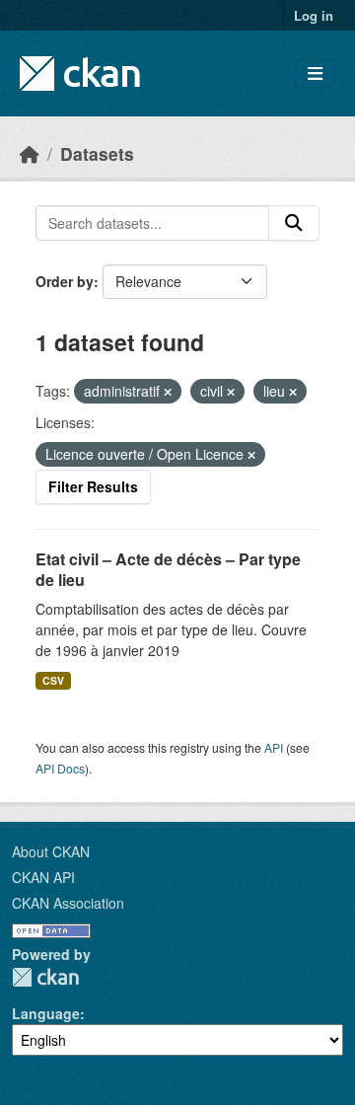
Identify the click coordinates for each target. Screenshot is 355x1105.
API (273, 747)
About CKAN (51, 851)
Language (46, 1013)
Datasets (97, 153)
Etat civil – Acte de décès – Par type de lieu (168, 569)
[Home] (29, 153)
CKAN (45, 977)
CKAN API (43, 877)
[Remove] (168, 392)
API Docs (60, 768)
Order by (65, 281)
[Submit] (294, 223)
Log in (313, 15)
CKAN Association (68, 903)
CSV (53, 680)
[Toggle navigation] (315, 73)
